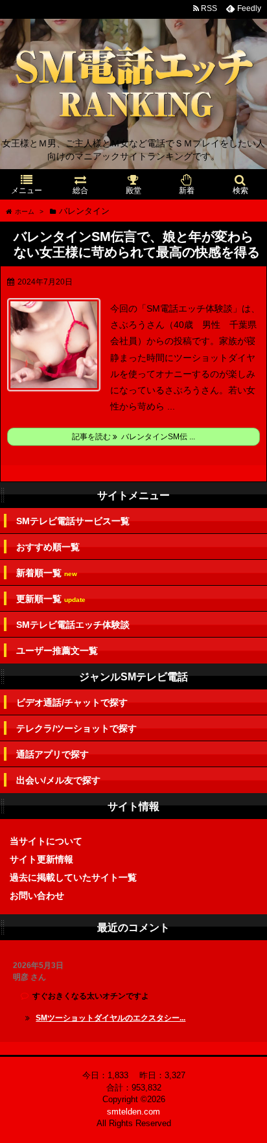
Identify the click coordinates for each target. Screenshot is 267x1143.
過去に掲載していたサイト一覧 (73, 877)
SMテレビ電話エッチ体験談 (73, 624)
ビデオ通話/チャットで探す (72, 702)
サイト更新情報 (41, 859)
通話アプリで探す (52, 754)
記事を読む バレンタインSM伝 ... (133, 436)
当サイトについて (46, 841)
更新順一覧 (51, 599)
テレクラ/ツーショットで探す (76, 728)
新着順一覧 (46, 573)
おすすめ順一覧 (48, 546)
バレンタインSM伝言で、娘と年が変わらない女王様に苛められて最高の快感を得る (137, 244)
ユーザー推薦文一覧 (57, 650)
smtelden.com (133, 1111)
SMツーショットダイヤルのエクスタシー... (110, 1017)
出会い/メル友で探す (58, 780)
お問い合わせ (37, 895)
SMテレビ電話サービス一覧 (73, 520)
